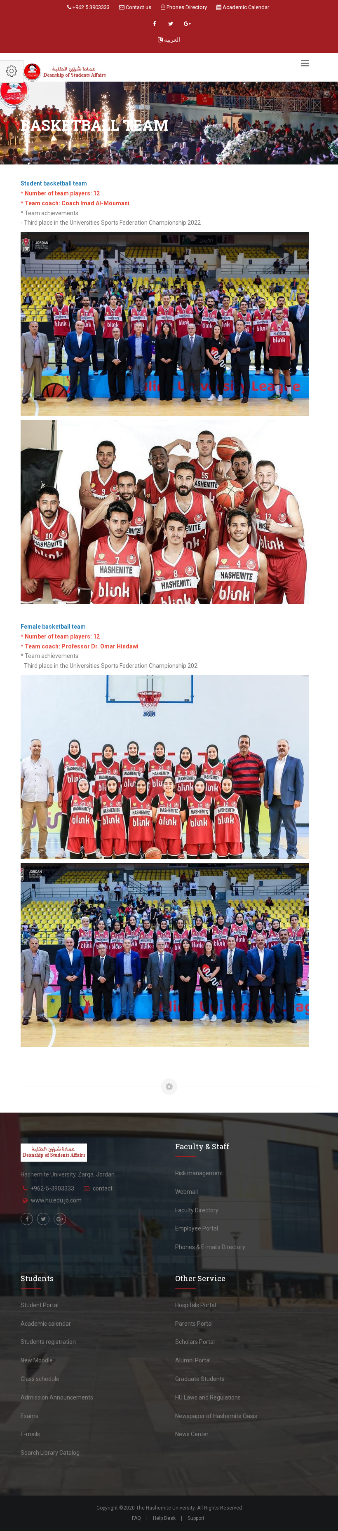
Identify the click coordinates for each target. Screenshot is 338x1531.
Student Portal (40, 1305)
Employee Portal (196, 1228)
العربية (171, 39)
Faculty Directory (196, 1210)
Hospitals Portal (195, 1305)
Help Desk (164, 1518)
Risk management (199, 1173)
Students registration (48, 1341)
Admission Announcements (57, 1397)
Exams (29, 1416)
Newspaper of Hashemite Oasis (216, 1416)
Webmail (186, 1191)
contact (103, 1188)
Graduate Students (200, 1379)
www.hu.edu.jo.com (56, 1200)
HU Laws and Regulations (208, 1397)
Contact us (137, 7)
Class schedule (40, 1379)
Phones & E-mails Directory (210, 1247)
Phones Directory (186, 7)
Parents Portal (194, 1323)
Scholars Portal (195, 1341)
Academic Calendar (245, 7)
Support (196, 1518)
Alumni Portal (193, 1360)
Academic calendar (46, 1323)
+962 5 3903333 (90, 7)
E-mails (30, 1434)
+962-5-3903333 (52, 1188)
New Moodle (37, 1360)
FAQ (136, 1518)
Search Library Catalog (50, 1452)
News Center (192, 1434)
